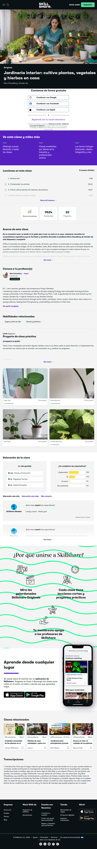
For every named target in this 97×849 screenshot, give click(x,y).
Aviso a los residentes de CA (50, 840)
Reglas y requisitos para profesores (48, 824)
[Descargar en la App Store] (13, 695)
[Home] (45, 5)
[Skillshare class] (14, 729)
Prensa (6, 816)
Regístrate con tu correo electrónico (48, 119)
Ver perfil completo (11, 306)
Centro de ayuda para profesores (47, 819)
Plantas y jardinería (33, 322)
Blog (5, 820)
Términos (54, 837)
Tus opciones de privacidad (70, 837)
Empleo (6, 813)
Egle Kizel (14, 536)
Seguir (26, 273)
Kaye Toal (7, 400)
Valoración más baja (30, 496)
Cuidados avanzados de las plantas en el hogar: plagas (13, 743)
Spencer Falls (77, 748)
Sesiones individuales (64, 819)
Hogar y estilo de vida (13, 322)
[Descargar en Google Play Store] (86, 818)
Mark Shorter (55, 748)
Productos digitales (67, 815)
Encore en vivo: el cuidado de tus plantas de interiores (82, 743)
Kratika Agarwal (56, 441)
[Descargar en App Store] (86, 811)
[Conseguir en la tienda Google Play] (35, 695)
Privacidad (44, 837)
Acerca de (7, 810)
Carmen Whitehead (11, 748)
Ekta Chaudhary (19, 273)
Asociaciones (27, 815)
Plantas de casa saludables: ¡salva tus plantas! (37, 743)
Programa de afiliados (27, 811)
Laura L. (30, 748)
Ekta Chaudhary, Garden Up (16, 83)
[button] (3, 4)
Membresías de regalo (65, 811)
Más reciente (46, 496)
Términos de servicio (54, 124)
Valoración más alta (11, 496)
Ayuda (35, 837)
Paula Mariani (55, 400)
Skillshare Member (14, 511)
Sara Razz (7, 441)
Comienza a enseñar (45, 814)
